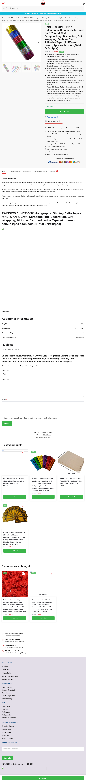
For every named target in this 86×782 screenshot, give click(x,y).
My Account (6, 706)
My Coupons (6, 712)
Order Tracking (7, 699)
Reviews (52, 171)
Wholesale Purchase (9, 718)
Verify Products (7, 687)
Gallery (4, 171)
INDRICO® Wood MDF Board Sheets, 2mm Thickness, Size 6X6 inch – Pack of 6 (13, 481)
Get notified (71, 497)
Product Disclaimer (15, 171)
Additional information (40, 171)
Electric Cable (6, 730)
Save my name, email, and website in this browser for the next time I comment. (30, 418)
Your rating (6, 370)
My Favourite (6, 715)
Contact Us (5, 669)
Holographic (80, 337)
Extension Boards (8, 726)
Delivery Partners (8, 679)
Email (4, 409)
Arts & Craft (11, 18)
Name (4, 399)
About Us (5, 666)
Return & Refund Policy (10, 676)
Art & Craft (5, 735)
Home (4, 18)
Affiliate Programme (8, 696)
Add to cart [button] (15, 497)
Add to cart (64, 111)
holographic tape (44, 437)
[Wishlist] (23, 452)
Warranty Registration (9, 690)
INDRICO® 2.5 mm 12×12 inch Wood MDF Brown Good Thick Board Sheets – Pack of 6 (70, 481)
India (82, 333)
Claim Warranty (7, 693)
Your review (6, 379)
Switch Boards (7, 732)
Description (27, 171)
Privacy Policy (6, 673)
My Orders (5, 709)
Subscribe (7, 758)
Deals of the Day (7, 738)
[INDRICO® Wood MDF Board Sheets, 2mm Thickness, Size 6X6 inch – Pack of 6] (15, 463)
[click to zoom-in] (21, 42)
